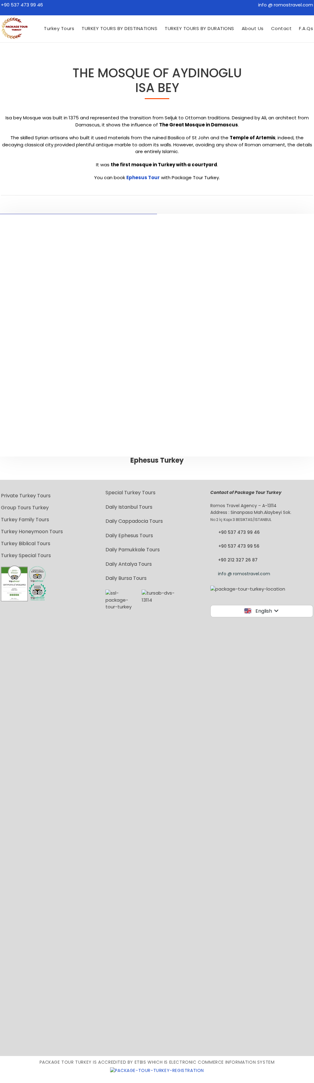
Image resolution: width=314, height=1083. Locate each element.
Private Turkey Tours (26, 495)
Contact (281, 28)
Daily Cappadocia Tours (134, 521)
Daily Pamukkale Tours (132, 549)
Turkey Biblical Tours (25, 543)
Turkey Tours (59, 28)
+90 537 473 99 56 (238, 546)
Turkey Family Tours (25, 519)
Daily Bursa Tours (126, 578)
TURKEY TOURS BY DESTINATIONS (119, 28)
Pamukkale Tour (238, 367)
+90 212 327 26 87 (238, 560)
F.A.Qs (306, 28)
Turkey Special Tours (26, 555)
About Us (253, 28)
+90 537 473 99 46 (22, 5)
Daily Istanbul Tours (128, 507)
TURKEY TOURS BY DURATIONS (199, 28)
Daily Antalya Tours (128, 564)
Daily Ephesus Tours (129, 535)
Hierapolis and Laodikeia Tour (239, 359)
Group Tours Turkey (25, 507)
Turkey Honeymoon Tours (32, 531)
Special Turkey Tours (130, 492)
